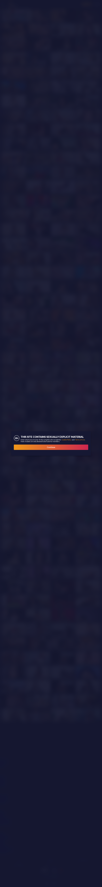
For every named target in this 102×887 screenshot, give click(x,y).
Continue (51, 447)
